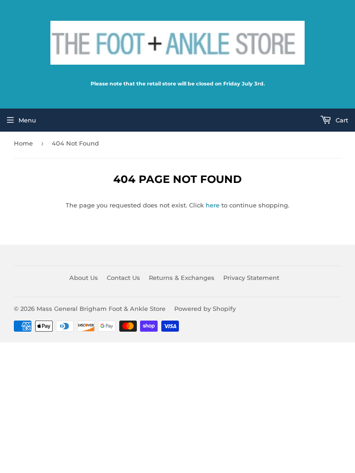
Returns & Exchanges (181, 277)
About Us (83, 277)
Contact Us (123, 277)
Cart (341, 120)
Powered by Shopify (205, 308)
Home (23, 143)
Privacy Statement (251, 277)
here (213, 205)
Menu (27, 120)
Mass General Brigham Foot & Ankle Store (101, 308)
